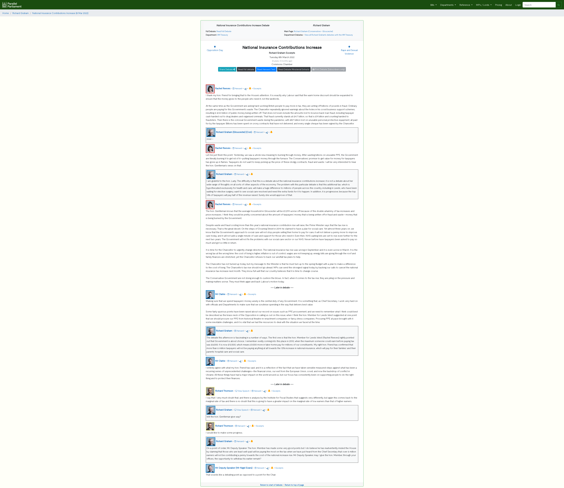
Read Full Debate (223, 31)
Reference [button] (465, 4)
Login (518, 4)
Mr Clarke (220, 294)
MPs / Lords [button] (483, 4)
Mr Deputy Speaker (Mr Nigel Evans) (233, 467)
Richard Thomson (224, 390)
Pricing (498, 4)
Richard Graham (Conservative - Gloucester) (313, 31)
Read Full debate (246, 69)
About (508, 4)
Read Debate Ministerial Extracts (293, 69)
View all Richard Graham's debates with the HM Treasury (329, 35)
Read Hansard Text (266, 69)
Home (5, 13)
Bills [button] (432, 4)
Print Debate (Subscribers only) (329, 69)
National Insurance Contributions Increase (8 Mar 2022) (60, 13)
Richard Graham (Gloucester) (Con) (234, 131)
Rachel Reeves (222, 88)
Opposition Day (215, 50)
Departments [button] (447, 4)
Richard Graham (20, 13)
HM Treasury (222, 35)
